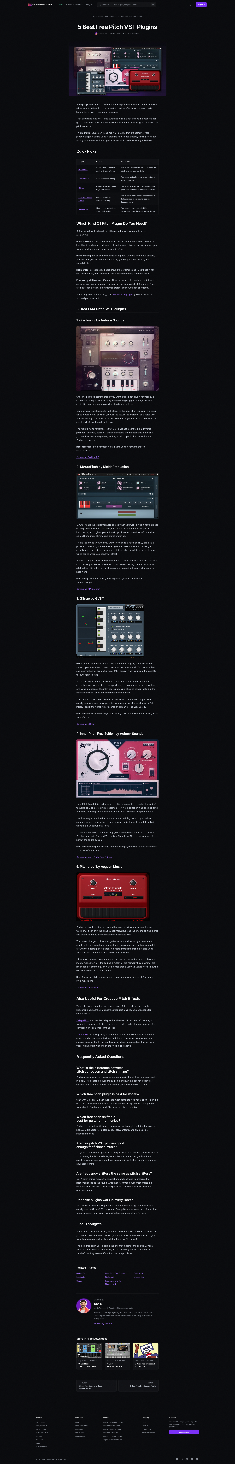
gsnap (79, 1281)
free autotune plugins (123, 294)
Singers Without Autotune (112, 1440)
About (144, 1422)
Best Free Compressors (111, 1426)
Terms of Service (148, 1433)
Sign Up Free (184, 1432)
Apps (38, 1443)
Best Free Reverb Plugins (112, 1429)
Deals (60, 4)
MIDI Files (39, 1440)
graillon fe (80, 1273)
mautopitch (81, 1277)
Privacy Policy (147, 1429)
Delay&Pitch (82, 1020)
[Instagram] (182, 1459)
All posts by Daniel (102, 1323)
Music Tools (79, 1433)
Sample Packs (41, 1426)
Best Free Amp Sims (110, 1433)
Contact (145, 1426)
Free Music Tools (73, 4)
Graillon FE (83, 169)
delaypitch (138, 1273)
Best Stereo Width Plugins (112, 1436)
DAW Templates (42, 1433)
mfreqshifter (139, 1277)
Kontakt (39, 1436)
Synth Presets (41, 1429)
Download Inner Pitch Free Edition (94, 857)
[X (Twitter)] (187, 1459)
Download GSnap (85, 724)
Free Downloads (111, 16)
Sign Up (201, 4)
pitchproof (109, 1277)
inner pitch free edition (115, 1273)
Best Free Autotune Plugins (113, 1422)
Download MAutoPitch (88, 589)
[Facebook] (197, 1459)
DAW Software (41, 1447)
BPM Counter (80, 1436)
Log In (190, 4)
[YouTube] (177, 1459)
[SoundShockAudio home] (40, 5)
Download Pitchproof (87, 987)
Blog (88, 4)
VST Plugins (40, 1422)
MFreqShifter (83, 1034)
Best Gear (79, 1429)
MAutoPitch (83, 178)
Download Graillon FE (87, 457)
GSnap (81, 188)
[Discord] (192, 1459)
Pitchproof (83, 210)
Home (95, 16)
